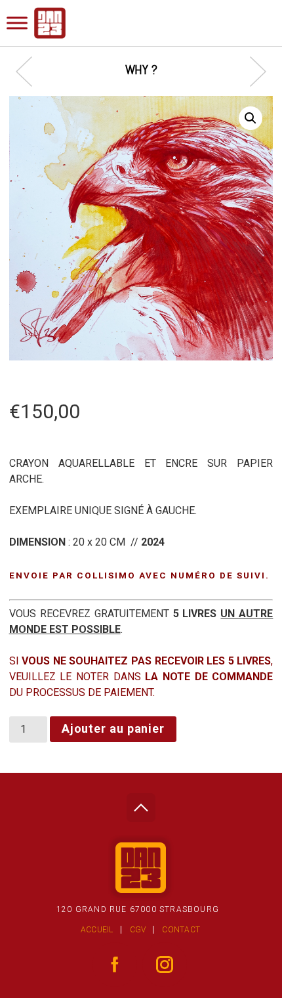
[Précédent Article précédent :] (30, 71)
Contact (181, 929)
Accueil (97, 929)
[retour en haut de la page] (141, 804)
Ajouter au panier (113, 728)
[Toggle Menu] (17, 22)
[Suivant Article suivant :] (251, 71)
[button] (250, 118)
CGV (138, 929)
